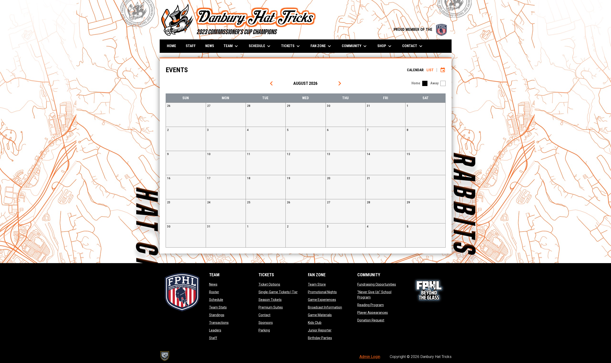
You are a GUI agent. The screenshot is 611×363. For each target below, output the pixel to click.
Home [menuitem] (171, 46)
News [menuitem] (209, 46)
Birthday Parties (320, 338)
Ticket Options (269, 284)
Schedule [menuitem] (260, 46)
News (213, 284)
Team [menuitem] (231, 46)
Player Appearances (372, 312)
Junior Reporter (320, 330)
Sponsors (265, 323)
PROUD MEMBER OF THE (420, 29)
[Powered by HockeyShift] (164, 356)
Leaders (215, 330)
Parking (264, 330)
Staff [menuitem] (191, 46)
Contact (264, 315)
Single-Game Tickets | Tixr (278, 292)
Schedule (216, 300)
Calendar (415, 70)
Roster (214, 292)
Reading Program (370, 305)
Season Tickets (270, 300)
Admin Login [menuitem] (369, 356)
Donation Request (370, 320)
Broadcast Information (325, 307)
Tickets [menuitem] (291, 46)
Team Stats (218, 307)
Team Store (317, 284)
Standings (216, 315)
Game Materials (320, 315)
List (430, 70)
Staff (213, 338)
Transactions (219, 323)
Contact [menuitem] (413, 46)
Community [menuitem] (355, 46)
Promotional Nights (322, 292)
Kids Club (314, 323)
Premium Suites (270, 307)
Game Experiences (322, 300)
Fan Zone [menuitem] (321, 46)
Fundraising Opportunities (376, 284)
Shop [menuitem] (385, 46)
